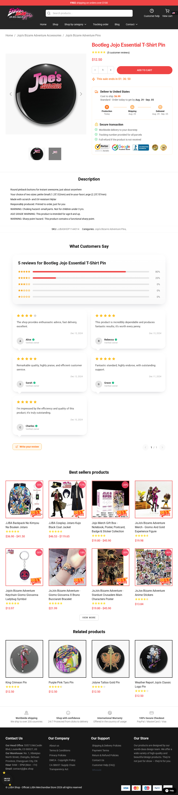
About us (54, 745)
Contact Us (98, 760)
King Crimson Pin (16, 682)
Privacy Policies (57, 755)
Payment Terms (100, 750)
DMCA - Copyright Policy (62, 760)
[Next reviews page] (162, 447)
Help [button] (172, 790)
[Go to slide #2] (55, 154)
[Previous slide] (11, 94)
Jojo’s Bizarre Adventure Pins (83, 35)
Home (9, 35)
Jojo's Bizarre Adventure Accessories (39, 35)
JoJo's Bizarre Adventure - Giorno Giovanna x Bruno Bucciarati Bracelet (64, 595)
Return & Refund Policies (105, 755)
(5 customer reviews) (118, 52)
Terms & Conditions (59, 750)
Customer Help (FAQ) (103, 765)
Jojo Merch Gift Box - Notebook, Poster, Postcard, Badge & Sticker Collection (108, 527)
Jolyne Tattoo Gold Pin (106, 682)
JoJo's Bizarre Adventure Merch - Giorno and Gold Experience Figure (150, 527)
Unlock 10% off (7, 779)
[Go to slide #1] (37, 154)
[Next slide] (80, 94)
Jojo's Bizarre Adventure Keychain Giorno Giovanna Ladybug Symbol (22, 595)
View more (89, 617)
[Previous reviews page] (145, 447)
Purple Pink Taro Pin (61, 682)
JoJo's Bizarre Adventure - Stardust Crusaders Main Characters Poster (107, 595)
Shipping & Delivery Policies (106, 745)
